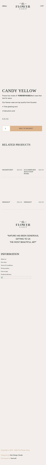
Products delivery (6, 274)
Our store (4, 262)
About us (3, 259)
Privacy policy (5, 268)
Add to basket (26, 128)
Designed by (12, 455)
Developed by (8, 458)
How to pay (4, 271)
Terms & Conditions (7, 265)
